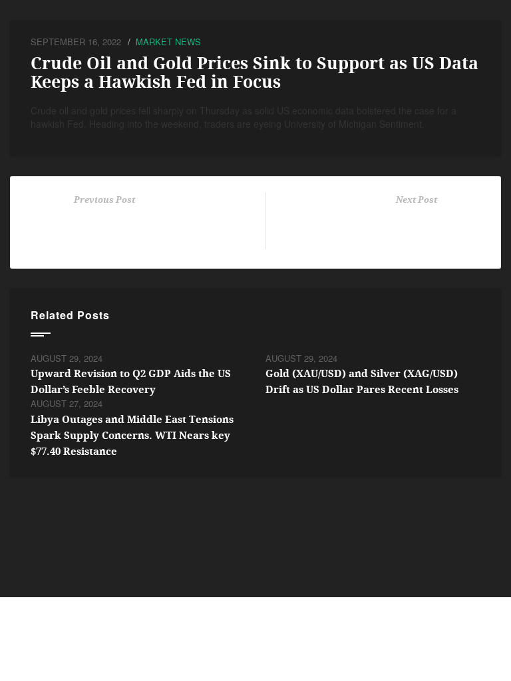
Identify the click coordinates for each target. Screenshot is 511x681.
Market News (168, 41)
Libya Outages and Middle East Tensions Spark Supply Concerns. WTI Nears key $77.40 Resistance (132, 436)
